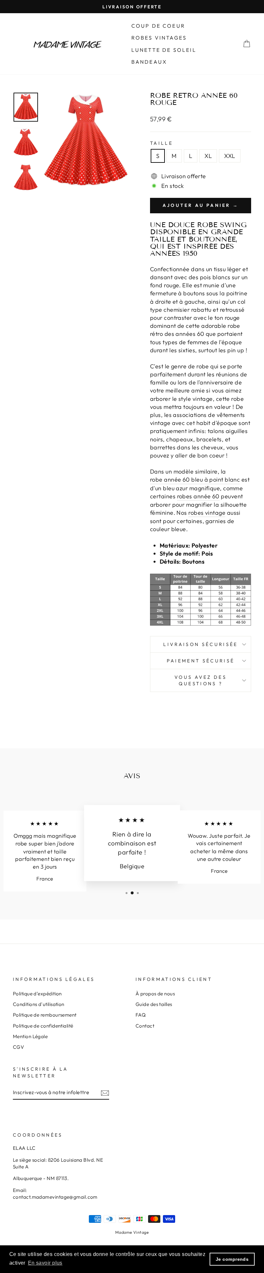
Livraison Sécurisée (200, 644)
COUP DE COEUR (158, 26)
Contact (145, 1026)
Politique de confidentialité (43, 1026)
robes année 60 (198, 496)
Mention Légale (30, 1036)
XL (208, 156)
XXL (229, 156)
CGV (18, 1047)
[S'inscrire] (105, 1092)
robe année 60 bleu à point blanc (195, 479)
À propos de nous (155, 994)
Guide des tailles (154, 1004)
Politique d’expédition (37, 994)
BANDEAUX (149, 62)
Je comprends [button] (232, 1259)
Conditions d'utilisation (38, 1004)
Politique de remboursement (45, 1015)
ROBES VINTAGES (159, 37)
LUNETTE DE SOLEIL (163, 50)
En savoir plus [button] (45, 1263)
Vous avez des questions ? (200, 680)
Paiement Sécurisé (200, 661)
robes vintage (206, 512)
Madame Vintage (132, 1232)
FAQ (141, 1015)
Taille (161, 143)
